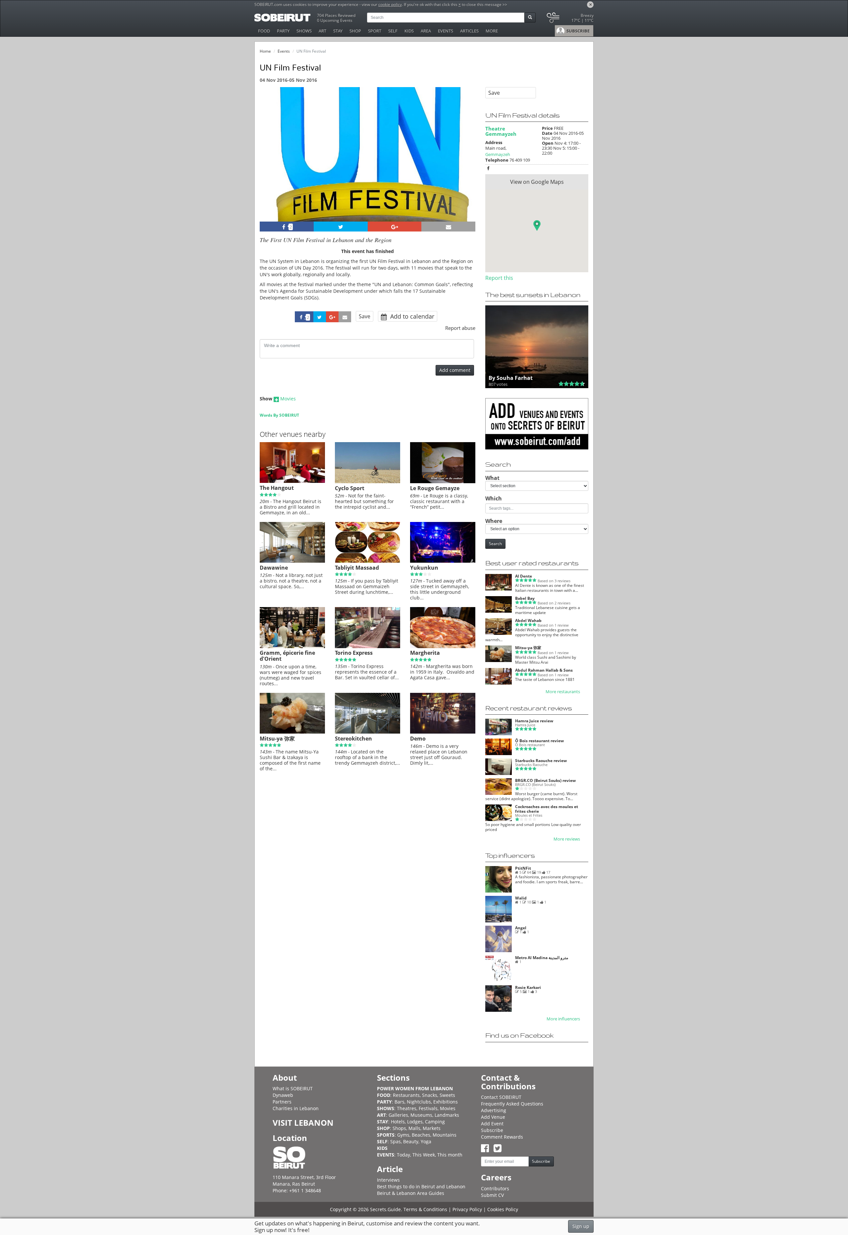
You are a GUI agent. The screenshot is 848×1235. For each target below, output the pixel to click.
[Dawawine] (292, 561)
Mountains (444, 1135)
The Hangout (277, 487)
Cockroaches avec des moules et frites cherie (546, 809)
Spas (395, 1141)
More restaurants (563, 692)
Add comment (454, 370)
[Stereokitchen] (367, 732)
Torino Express (354, 652)
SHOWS (304, 31)
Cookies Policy (502, 1209)
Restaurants (406, 1095)
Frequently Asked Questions (512, 1104)
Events (284, 51)
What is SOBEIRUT (293, 1088)
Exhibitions (445, 1102)
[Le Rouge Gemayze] (442, 482)
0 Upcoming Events (334, 20)
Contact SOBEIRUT (501, 1097)
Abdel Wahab (528, 620)
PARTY (283, 31)
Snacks (429, 1095)
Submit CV (492, 1195)
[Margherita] (442, 646)
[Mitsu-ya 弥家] (292, 732)
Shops (399, 1128)
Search (495, 543)
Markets (432, 1128)
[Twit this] (341, 227)
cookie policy (390, 4)
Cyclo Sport (349, 488)
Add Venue (493, 1117)
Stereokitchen (353, 738)
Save (364, 316)
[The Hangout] (292, 481)
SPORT (374, 31)
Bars (399, 1102)
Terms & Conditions (425, 1209)
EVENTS (445, 31)
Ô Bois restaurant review (539, 741)
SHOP (355, 31)
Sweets (447, 1095)
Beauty (410, 1141)
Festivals (428, 1108)
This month (449, 1155)
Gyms (403, 1135)
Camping (435, 1121)
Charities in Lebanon (296, 1108)
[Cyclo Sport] (367, 482)
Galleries (398, 1115)
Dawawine (274, 567)
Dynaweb (283, 1095)
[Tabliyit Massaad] (367, 561)
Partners (282, 1102)
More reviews (567, 839)
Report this (499, 278)
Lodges (415, 1121)
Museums (421, 1115)
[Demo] (442, 732)
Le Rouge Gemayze (434, 488)
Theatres (406, 1108)
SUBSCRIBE (577, 31)
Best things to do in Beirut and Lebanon (421, 1186)
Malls (414, 1128)
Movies (288, 398)
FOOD (264, 31)
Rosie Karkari (528, 987)
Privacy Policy (467, 1209)
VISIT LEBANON (303, 1122)
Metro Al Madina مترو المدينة (541, 957)
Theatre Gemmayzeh (500, 131)
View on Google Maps (537, 181)
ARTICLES (469, 31)
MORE (492, 31)
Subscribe (492, 1130)
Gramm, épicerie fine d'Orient (287, 655)
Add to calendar (411, 316)
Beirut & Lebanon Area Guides (410, 1193)
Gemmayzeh (497, 154)
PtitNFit (523, 868)
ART (322, 31)
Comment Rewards (502, 1137)
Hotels (398, 1121)
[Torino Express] (367, 646)
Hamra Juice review (534, 721)
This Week (423, 1155)
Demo (418, 738)
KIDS (409, 31)
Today (403, 1155)
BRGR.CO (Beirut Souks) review (545, 780)
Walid (521, 898)
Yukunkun (424, 567)
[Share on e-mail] (448, 227)
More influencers (563, 1019)
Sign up (580, 1226)
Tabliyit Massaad (357, 567)
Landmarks (447, 1115)
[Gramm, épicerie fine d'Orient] (292, 646)
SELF (393, 31)
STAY (338, 31)
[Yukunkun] (442, 561)
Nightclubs (419, 1102)
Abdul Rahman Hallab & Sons (544, 670)
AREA (426, 31)
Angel (520, 928)
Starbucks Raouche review (541, 760)
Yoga (426, 1141)
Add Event (492, 1123)
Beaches (421, 1135)
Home (265, 51)
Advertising (493, 1110)
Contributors (495, 1188)
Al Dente (523, 576)
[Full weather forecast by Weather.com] (570, 19)
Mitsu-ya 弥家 (277, 738)
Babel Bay (525, 598)
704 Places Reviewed (336, 15)
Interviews (388, 1180)
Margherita (425, 652)
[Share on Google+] (395, 227)
